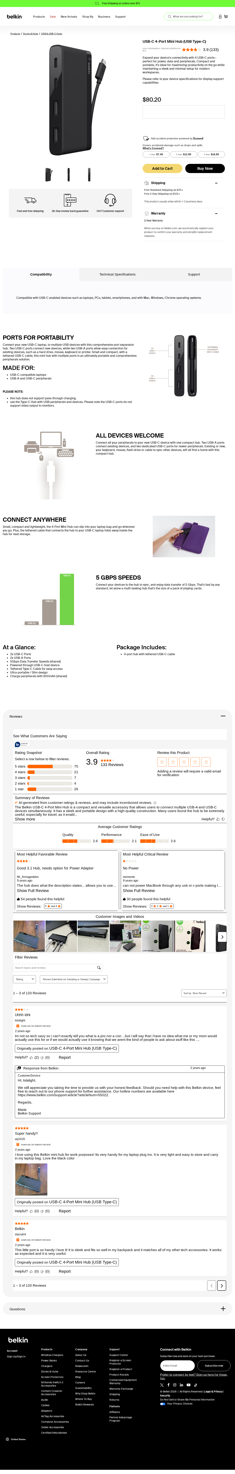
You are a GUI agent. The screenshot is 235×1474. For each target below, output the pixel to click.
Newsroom (81, 1366)
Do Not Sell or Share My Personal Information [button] (187, 1399)
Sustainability (83, 1388)
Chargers (46, 1366)
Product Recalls (119, 1374)
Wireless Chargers (52, 1355)
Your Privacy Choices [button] (179, 1403)
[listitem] (162, 1385)
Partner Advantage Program (120, 1419)
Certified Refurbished (54, 1432)
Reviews (16, 716)
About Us (80, 1355)
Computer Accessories (55, 1421)
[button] (220, 16)
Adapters (46, 1410)
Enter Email (169, 1364)
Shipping (114, 1394)
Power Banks (49, 1360)
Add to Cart (162, 168)
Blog (78, 1377)
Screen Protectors (52, 1377)
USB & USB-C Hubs (51, 33)
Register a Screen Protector (120, 1362)
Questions (17, 1309)
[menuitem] (53, 19)
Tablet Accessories (52, 1427)
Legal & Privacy (213, 1391)
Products (15, 33)
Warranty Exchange (121, 1388)
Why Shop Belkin (85, 1393)
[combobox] (188, 16)
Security (165, 1395)
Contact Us (82, 1360)
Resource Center (85, 1371)
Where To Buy (83, 1399)
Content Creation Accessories (51, 1392)
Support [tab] (194, 274)
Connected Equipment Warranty (123, 1381)
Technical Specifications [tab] (118, 274)
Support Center (118, 1355)
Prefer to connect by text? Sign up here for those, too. (194, 1376)
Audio (44, 1399)
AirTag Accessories (52, 1416)
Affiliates (114, 1412)
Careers (80, 1382)
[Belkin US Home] (14, 16)
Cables (45, 1405)
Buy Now (205, 168)
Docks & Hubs (30, 33)
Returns (114, 1399)
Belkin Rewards (84, 1404)
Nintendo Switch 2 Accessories (52, 1384)
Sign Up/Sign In (16, 1356)
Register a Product (120, 1369)
